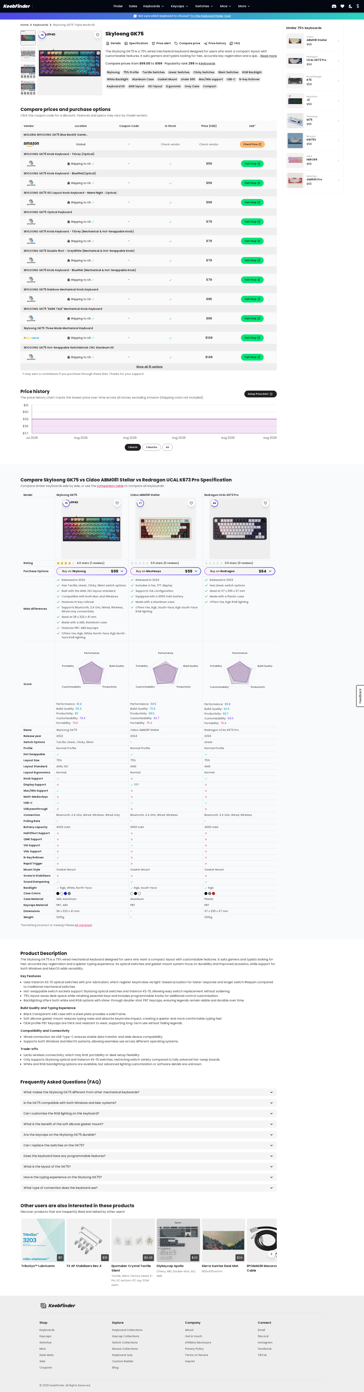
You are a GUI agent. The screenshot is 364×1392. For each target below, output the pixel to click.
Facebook (265, 1349)
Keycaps (177, 6)
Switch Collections (125, 1342)
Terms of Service (196, 1355)
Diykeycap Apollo (170, 1266)
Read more (268, 56)
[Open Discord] (334, 6)
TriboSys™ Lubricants (38, 1266)
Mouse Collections (125, 1349)
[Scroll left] (26, 1254)
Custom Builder (122, 1361)
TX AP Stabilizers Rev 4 (83, 1266)
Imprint (190, 1361)
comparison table (110, 486)
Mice (223, 6)
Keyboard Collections (127, 1330)
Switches (202, 6)
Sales (133, 6)
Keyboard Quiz (122, 1355)
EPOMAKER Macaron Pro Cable (265, 1268)
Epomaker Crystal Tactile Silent (131, 1268)
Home (24, 25)
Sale (42, 1361)
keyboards (40, 25)
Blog (115, 1367)
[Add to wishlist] (97, 35)
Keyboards (151, 6)
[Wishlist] (342, 6)
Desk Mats (46, 1355)
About (189, 1330)
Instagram (265, 1342)
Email (261, 1330)
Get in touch (193, 1336)
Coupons (45, 1367)
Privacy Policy (194, 1349)
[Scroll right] (271, 1254)
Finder (118, 6)
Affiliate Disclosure (198, 1342)
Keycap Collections (125, 1336)
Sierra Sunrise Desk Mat (220, 1266)
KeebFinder (16, 6)
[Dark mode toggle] (350, 6)
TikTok (262, 1355)
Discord (263, 1336)
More (242, 6)
